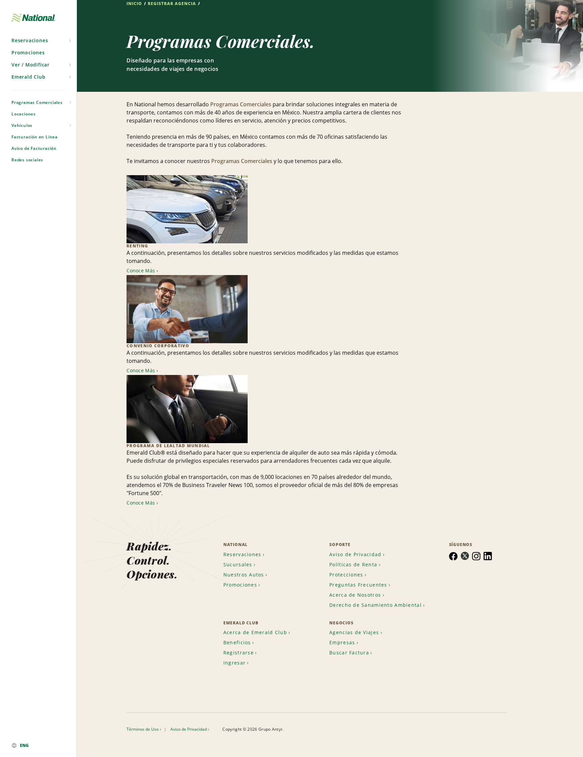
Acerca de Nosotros (355, 595)
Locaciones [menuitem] (23, 114)
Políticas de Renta (353, 564)
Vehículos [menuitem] (21, 125)
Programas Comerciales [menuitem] (37, 102)
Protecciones (346, 574)
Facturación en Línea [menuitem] (34, 137)
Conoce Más (141, 270)
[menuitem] (38, 745)
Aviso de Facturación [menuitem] (34, 148)
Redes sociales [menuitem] (27, 160)
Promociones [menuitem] (28, 52)
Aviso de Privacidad (355, 554)
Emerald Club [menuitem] (28, 77)
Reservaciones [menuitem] (29, 40)
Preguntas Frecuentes (358, 585)
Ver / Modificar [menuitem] (30, 64)
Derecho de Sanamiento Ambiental (375, 605)
